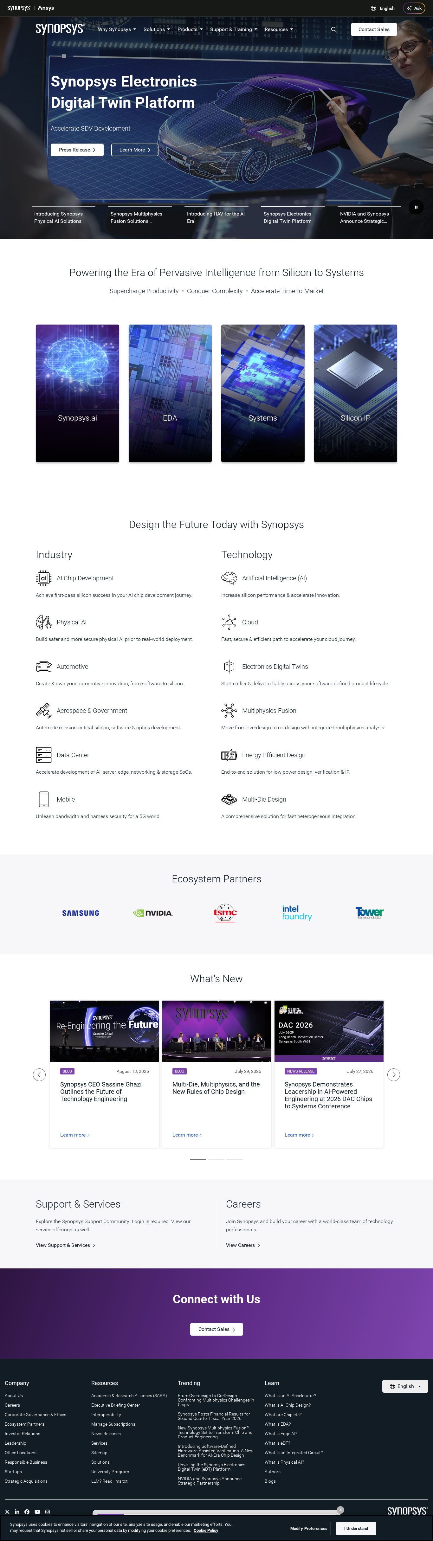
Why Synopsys (114, 29)
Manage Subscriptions (113, 1424)
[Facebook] (26, 1511)
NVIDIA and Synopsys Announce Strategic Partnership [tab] (364, 218)
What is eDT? (277, 1443)
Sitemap (99, 1452)
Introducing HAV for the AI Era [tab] (216, 217)
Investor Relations (22, 1433)
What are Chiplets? (283, 1414)
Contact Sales (374, 29)
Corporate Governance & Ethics (35, 1414)
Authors (273, 1471)
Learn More (145, 151)
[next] (393, 1074)
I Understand (356, 1528)
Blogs (270, 1481)
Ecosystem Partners (24, 1424)
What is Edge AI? (281, 1433)
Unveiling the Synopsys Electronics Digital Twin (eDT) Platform (211, 1467)
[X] (7, 1511)
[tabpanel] (216, 128)
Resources (276, 29)
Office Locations (20, 1452)
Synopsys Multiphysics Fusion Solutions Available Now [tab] (136, 218)
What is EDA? (278, 1424)
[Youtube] (37, 1511)
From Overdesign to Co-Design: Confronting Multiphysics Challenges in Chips (216, 1400)
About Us (14, 1395)
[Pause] (416, 207)
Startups (13, 1471)
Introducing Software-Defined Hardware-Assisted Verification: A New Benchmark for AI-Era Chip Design (216, 1451)
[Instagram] (47, 1511)
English (387, 8)
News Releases (106, 1433)
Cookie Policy (206, 1530)
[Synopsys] (19, 8)
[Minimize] (340, 1510)
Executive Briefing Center (115, 1405)
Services (99, 1443)
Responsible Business (26, 1462)
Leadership (15, 1443)
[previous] (39, 1074)
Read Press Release (81, 151)
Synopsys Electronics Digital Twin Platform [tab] (288, 217)
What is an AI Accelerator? (290, 1395)
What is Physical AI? (284, 1462)
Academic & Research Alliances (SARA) (129, 1395)
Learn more (73, 1135)
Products (187, 29)
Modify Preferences (308, 1528)
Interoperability (106, 1414)
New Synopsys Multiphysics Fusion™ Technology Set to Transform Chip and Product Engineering (215, 1432)
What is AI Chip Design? (288, 1405)
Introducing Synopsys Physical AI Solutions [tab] (58, 217)
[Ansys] (46, 8)
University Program (110, 1471)
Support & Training (231, 29)
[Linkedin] (17, 1511)
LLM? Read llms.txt (109, 1481)
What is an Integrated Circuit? (294, 1452)
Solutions (154, 29)
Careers (12, 1405)
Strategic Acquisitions (26, 1481)
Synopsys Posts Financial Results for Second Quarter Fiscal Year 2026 (214, 1416)
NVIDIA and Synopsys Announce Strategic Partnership (210, 1481)
